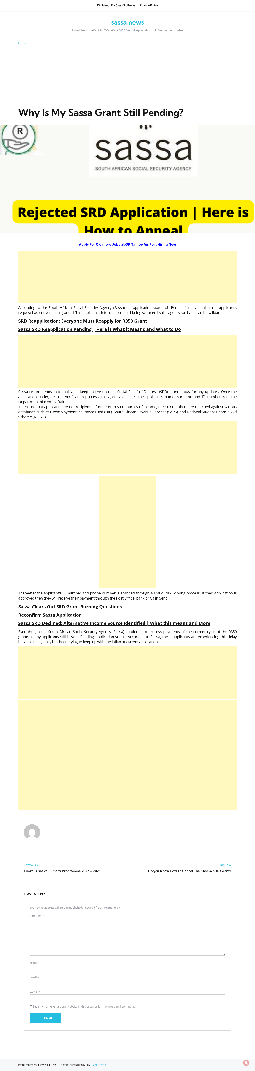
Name (35, 962)
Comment (37, 915)
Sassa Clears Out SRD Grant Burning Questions (70, 606)
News (22, 43)
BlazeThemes (99, 1065)
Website (35, 992)
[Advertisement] (127, 76)
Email (34, 977)
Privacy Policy (149, 5)
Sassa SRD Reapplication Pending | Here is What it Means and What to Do (99, 329)
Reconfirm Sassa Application (50, 615)
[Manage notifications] (246, 1063)
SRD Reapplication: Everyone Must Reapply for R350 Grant (82, 321)
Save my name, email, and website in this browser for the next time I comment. (84, 1006)
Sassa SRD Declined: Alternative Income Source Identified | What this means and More (114, 623)
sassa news (127, 22)
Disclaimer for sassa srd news (116, 5)
